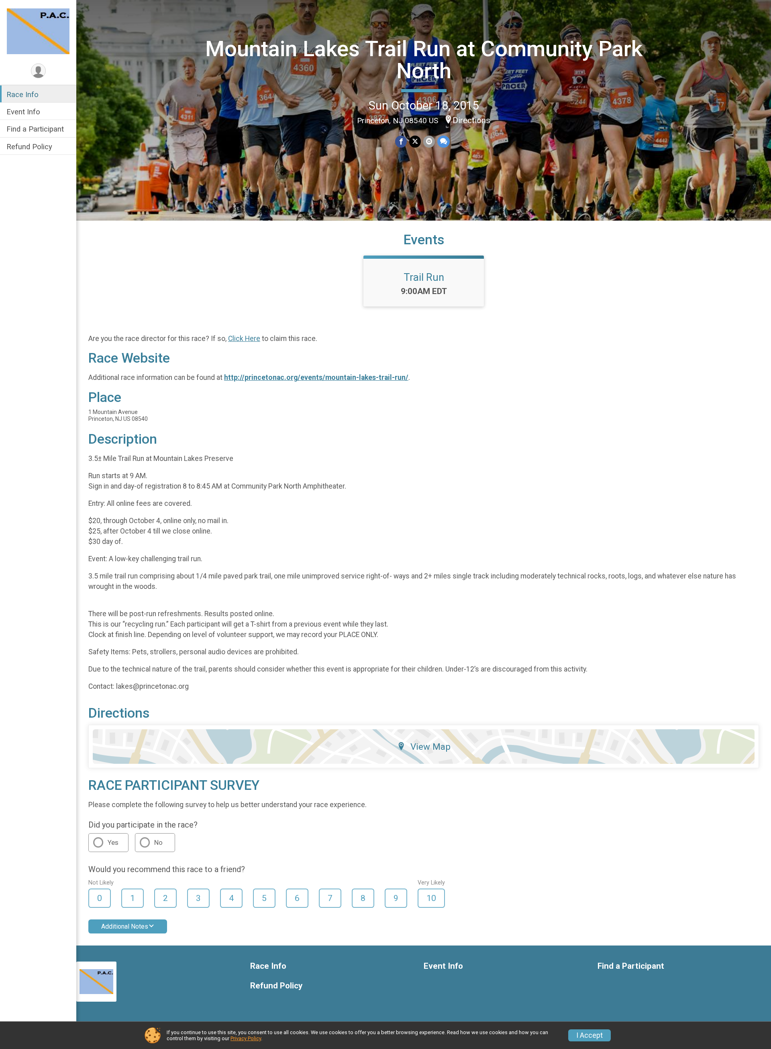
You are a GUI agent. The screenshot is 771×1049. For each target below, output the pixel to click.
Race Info (22, 94)
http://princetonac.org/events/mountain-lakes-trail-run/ (316, 377)
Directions (471, 120)
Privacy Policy (245, 1038)
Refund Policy (29, 146)
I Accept (589, 1035)
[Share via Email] (429, 141)
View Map (430, 746)
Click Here (244, 339)
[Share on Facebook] (401, 141)
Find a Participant (35, 129)
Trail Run (424, 277)
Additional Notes (124, 926)
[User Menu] (38, 70)
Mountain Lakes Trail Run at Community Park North (423, 59)
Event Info (23, 112)
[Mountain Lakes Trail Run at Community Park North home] (38, 31)
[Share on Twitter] (415, 141)
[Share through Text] (443, 141)
